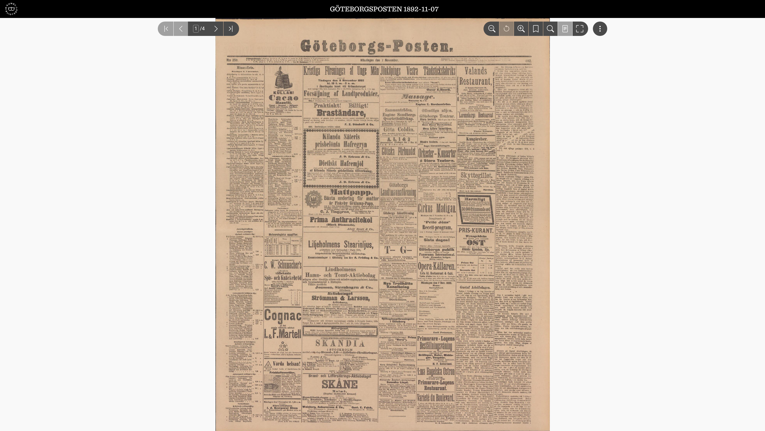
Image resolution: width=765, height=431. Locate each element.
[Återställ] (506, 29)
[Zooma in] (521, 29)
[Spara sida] (536, 29)
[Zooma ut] (491, 29)
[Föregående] (181, 29)
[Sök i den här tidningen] (550, 29)
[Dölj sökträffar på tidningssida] (565, 29)
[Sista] (231, 29)
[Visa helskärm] (580, 29)
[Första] (165, 29)
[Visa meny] (600, 29)
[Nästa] (216, 29)
